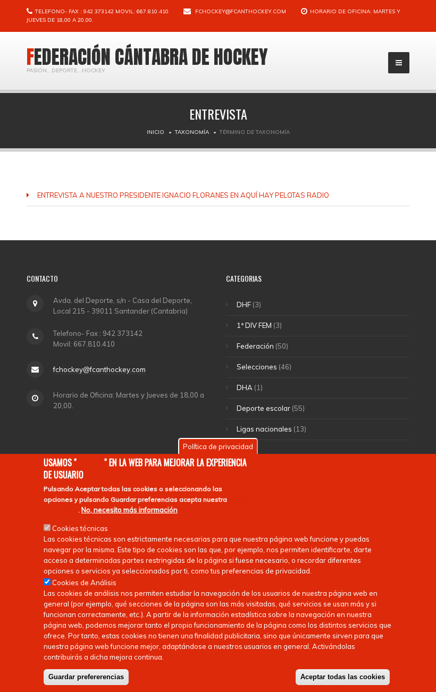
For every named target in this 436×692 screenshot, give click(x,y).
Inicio (155, 132)
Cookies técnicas (80, 528)
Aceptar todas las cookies (342, 677)
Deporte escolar (263, 408)
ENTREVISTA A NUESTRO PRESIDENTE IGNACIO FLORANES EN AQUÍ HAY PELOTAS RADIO (183, 195)
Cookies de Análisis (84, 582)
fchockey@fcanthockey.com (240, 11)
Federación (255, 346)
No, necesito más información (129, 509)
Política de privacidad (218, 446)
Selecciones (257, 366)
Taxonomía (192, 132)
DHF (244, 304)
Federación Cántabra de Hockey (147, 56)
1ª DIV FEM (254, 325)
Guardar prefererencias (86, 677)
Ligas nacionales (264, 429)
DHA (245, 387)
